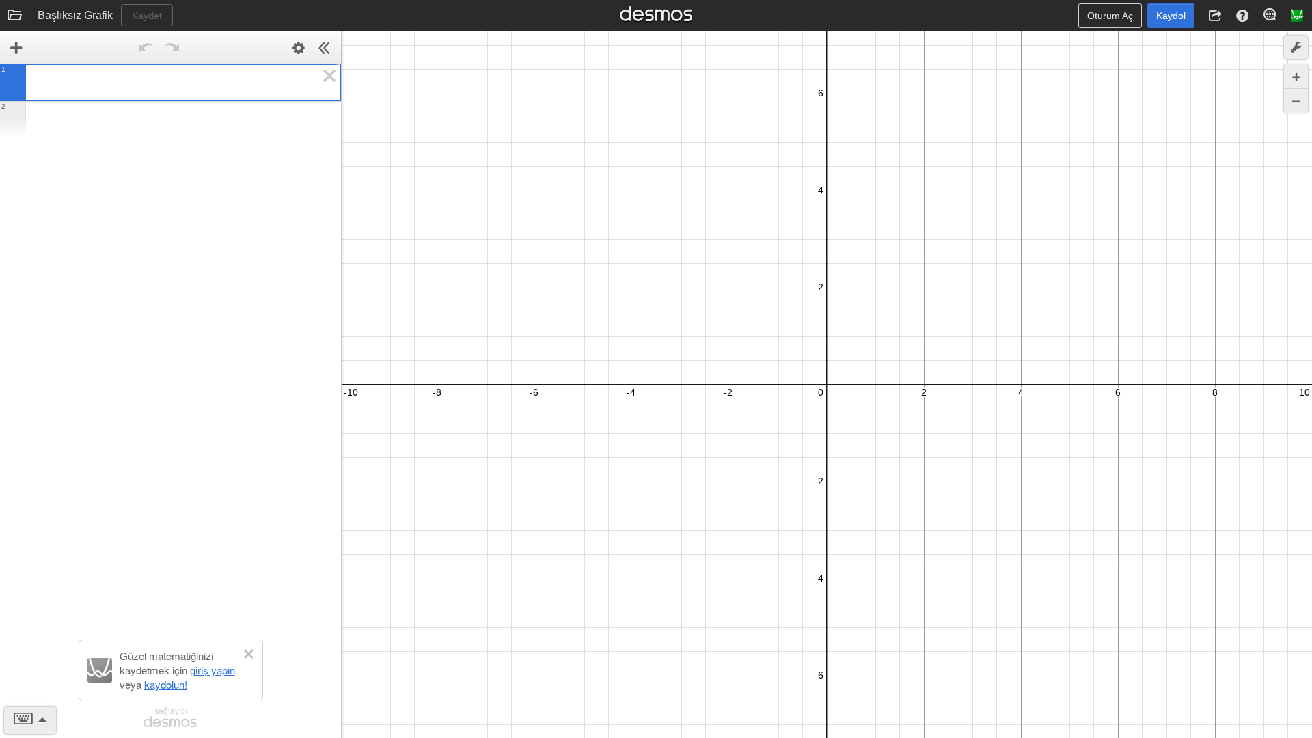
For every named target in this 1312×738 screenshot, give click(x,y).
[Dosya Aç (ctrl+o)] (15, 15)
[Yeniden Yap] (172, 48)
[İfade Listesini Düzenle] (298, 48)
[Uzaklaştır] (1296, 101)
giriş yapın (212, 670)
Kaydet (147, 15)
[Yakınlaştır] (1296, 76)
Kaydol (1171, 15)
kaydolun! (165, 684)
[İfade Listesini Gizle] (324, 48)
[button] (1215, 15)
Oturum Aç (1110, 15)
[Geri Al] (146, 48)
